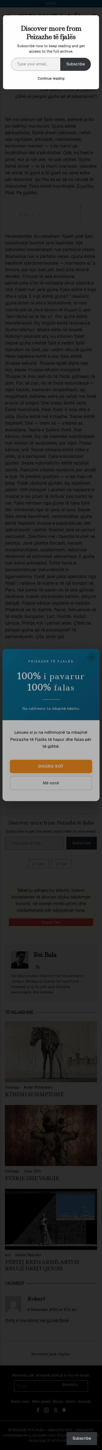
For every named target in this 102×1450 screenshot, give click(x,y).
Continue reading (51, 78)
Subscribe (75, 64)
